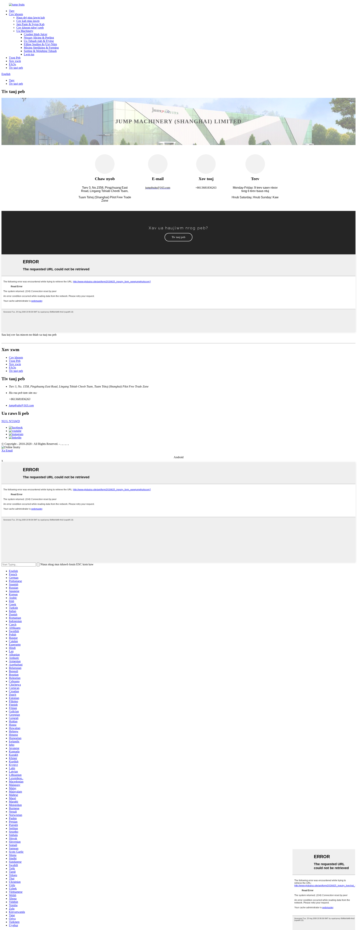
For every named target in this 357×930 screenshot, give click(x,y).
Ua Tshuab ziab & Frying (39, 41)
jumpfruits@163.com (21, 405)
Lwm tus (29, 54)
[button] (178, 237)
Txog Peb (14, 57)
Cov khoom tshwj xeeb (30, 27)
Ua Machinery (24, 30)
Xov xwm (15, 61)
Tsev (12, 10)
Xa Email (7, 450)
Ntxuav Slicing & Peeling (39, 37)
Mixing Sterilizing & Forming (41, 47)
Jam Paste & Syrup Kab (30, 24)
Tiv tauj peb (16, 67)
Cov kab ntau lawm (27, 20)
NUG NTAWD (10, 421)
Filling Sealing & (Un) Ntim (40, 44)
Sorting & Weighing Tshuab (40, 51)
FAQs (12, 64)
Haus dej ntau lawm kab (30, 17)
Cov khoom (16, 14)
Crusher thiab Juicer (35, 34)
